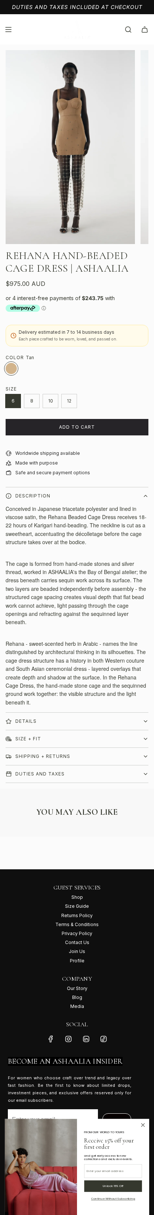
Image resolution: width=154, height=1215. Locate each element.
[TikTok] (103, 1039)
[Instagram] (68, 1039)
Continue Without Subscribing (113, 1199)
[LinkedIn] (86, 1039)
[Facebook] (51, 1039)
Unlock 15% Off (113, 1186)
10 (50, 401)
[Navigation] (8, 29)
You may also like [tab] (77, 812)
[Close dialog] (143, 1125)
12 (69, 401)
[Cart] (144, 29)
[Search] (128, 29)
